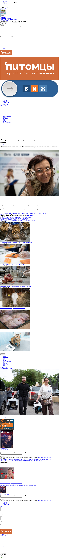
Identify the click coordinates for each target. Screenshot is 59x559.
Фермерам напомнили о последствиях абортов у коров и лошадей (13, 308)
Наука (4, 44)
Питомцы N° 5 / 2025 (4, 449)
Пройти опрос (30, 215)
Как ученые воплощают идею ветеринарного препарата (11, 464)
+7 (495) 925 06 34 (4, 104)
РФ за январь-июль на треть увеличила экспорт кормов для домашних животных (16, 242)
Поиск (4, 126)
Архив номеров (29, 451)
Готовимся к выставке (7, 43)
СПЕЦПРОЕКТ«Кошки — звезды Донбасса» (6, 368)
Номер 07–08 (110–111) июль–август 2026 (8, 19)
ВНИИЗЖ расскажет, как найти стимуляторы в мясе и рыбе (12, 264)
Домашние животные (7, 116)
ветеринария (6, 213)
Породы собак (5, 47)
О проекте (5, 3)
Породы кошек (6, 45)
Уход (4, 40)
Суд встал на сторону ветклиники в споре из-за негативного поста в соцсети (15, 217)
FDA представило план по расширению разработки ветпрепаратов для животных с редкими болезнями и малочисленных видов (25, 459)
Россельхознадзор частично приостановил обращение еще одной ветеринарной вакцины (18, 220)
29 (1, 499)
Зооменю (4, 42)
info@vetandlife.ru (3, 8)
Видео (4, 48)
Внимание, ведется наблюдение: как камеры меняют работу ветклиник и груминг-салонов (18, 466)
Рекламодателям (6, 5)
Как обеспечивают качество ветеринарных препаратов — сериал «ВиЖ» (14, 465)
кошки (19, 213)
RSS (3, 546)
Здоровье (4, 41)
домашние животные (13, 213)
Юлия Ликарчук (6, 144)
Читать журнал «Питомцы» (6, 493)
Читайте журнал (3, 448)
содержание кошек (42, 213)
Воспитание (5, 39)
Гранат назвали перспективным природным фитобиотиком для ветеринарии (15, 286)
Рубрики (5, 1)
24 (1, 24)
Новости (4, 38)
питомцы (22, 213)
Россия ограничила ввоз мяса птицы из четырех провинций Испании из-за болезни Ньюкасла (19, 329)
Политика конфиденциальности (9, 548)
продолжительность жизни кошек (31, 213)
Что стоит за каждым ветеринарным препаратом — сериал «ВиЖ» (13, 219)
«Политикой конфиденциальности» (44, 457)
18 (2, 456)
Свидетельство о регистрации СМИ (10, 547)
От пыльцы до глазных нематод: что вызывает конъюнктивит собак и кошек (15, 218)
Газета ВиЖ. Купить (4, 20)
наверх (2, 506)
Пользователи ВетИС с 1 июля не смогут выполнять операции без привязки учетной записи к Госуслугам (21, 460)
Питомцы (5, 128)
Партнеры (5, 4)
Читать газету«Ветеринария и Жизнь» (5, 18)
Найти (15, 2)
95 (3, 24)
